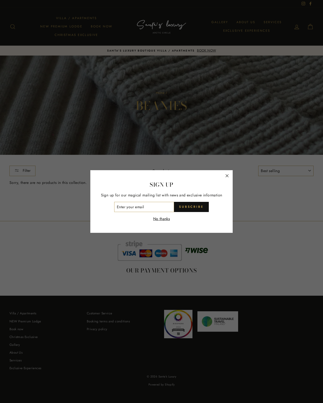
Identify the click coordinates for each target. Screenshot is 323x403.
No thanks (161, 218)
